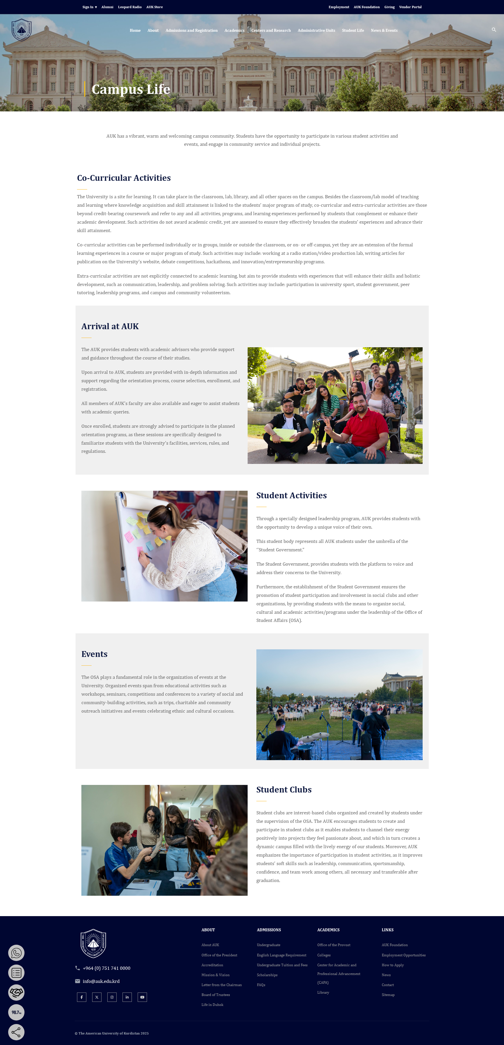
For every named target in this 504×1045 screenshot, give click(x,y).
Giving (389, 7)
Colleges (324, 955)
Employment (339, 7)
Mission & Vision (216, 975)
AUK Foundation (367, 7)
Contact (388, 985)
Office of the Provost (333, 945)
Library (323, 992)
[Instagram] (112, 997)
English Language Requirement (281, 955)
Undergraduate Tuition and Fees (282, 965)
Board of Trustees (216, 995)
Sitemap (388, 995)
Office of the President (219, 955)
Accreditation (212, 965)
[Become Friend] (16, 992)
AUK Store (154, 7)
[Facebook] (81, 997)
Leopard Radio (130, 7)
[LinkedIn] (127, 997)
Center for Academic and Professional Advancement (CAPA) (338, 974)
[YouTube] (142, 997)
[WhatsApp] (16, 953)
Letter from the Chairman (222, 985)
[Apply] (16, 973)
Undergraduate (268, 945)
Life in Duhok (212, 1004)
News (386, 975)
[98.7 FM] (16, 1012)
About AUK (210, 945)
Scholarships (267, 975)
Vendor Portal (410, 7)
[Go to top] (495, 1036)
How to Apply (393, 965)
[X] (97, 997)
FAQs (261, 985)
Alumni (107, 7)
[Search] (494, 30)
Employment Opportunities (404, 955)
